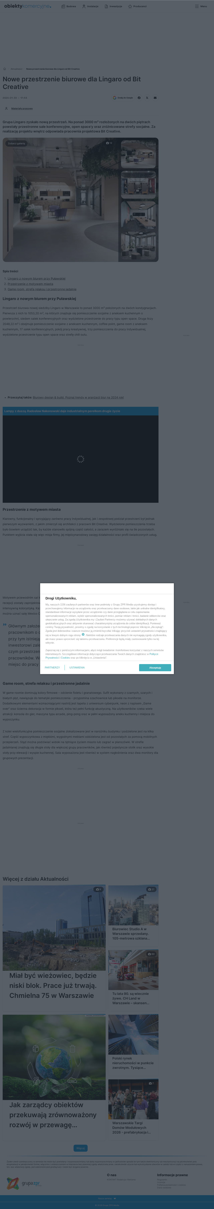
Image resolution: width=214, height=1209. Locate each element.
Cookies (65, 657)
